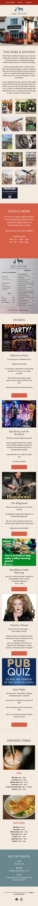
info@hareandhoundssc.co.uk (19, 871)
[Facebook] (16, 899)
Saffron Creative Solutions (23, 893)
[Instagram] (21, 899)
